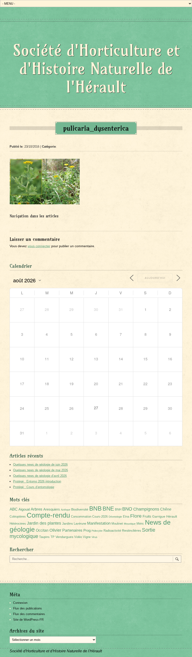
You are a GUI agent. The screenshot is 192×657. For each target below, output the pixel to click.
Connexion (20, 603)
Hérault (171, 516)
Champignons (146, 509)
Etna (126, 516)
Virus (94, 537)
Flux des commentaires (29, 614)
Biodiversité (79, 509)
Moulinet (117, 523)
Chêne (165, 509)
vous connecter (39, 246)
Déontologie (115, 516)
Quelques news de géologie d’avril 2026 (40, 476)
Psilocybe (97, 530)
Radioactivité (112, 530)
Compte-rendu (48, 515)
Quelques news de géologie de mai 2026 (40, 470)
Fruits (147, 516)
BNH (118, 509)
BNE (108, 508)
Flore (136, 516)
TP (53, 537)
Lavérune (80, 523)
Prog (87, 530)
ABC (14, 509)
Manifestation (99, 523)
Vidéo (78, 537)
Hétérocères (18, 523)
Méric (140, 523)
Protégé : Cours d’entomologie (33, 487)
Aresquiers (51, 509)
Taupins (44, 537)
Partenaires (72, 530)
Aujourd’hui (155, 278)
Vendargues (64, 537)
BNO (127, 508)
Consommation (81, 516)
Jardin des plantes (44, 523)
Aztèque (65, 509)
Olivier (55, 530)
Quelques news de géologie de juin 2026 (40, 464)
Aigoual (24, 509)
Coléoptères (18, 516)
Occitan (42, 530)
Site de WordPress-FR (28, 619)
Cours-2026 (100, 516)
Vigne (87, 537)
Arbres (36, 509)
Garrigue (158, 516)
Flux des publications (27, 608)
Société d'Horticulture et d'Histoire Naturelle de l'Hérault (96, 68)
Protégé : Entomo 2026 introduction (37, 481)
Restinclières (131, 530)
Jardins (67, 523)
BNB (95, 508)
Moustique (130, 523)
